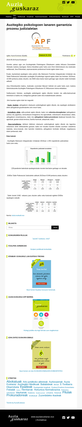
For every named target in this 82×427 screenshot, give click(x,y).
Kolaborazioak (40, 393)
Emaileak (30, 17)
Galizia (18, 390)
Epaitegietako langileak (42, 387)
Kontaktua (41, 420)
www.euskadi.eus (18, 215)
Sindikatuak (33, 396)
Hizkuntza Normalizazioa (47, 389)
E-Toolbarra (66, 384)
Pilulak (77, 17)
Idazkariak (21, 392)
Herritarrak (27, 389)
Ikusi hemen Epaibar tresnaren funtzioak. (41, 290)
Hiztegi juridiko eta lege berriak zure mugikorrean (41, 330)
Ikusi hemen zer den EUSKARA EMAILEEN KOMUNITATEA (41, 371)
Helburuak (21, 17)
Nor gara (14, 17)
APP (72, 17)
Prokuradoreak (17, 395)
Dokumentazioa (54, 17)
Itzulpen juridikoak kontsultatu (41, 249)
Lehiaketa (49, 393)
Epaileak (26, 387)
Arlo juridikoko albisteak (35, 381)
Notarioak (57, 393)
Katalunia (31, 393)
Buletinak (65, 17)
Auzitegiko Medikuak (28, 384)
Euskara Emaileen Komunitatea (63, 387)
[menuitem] (8, 16)
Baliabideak (46, 384)
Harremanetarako (41, 17)
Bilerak (56, 384)
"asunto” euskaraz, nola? (41, 239)
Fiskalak (10, 389)
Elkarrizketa (12, 387)
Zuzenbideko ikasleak (49, 395)
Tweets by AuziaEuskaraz (15, 403)
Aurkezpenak (56, 381)
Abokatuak (14, 381)
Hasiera (8, 17)
